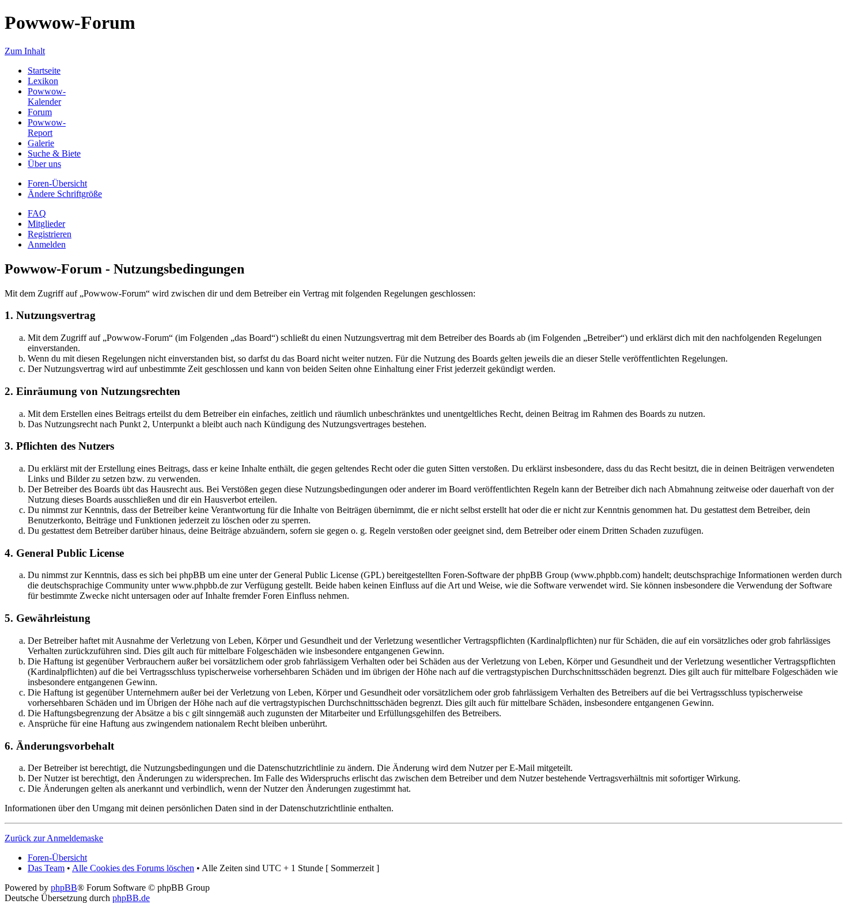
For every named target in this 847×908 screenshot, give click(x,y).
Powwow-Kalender (47, 96)
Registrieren (49, 234)
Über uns (44, 164)
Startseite (44, 70)
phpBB (64, 887)
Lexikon (43, 81)
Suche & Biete (54, 153)
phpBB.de (131, 898)
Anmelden (47, 244)
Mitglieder (46, 224)
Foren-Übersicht (57, 183)
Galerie (41, 143)
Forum (40, 112)
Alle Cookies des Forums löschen (133, 868)
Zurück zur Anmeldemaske (54, 838)
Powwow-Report (47, 127)
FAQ (37, 213)
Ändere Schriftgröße (65, 194)
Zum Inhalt (25, 51)
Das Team (46, 868)
